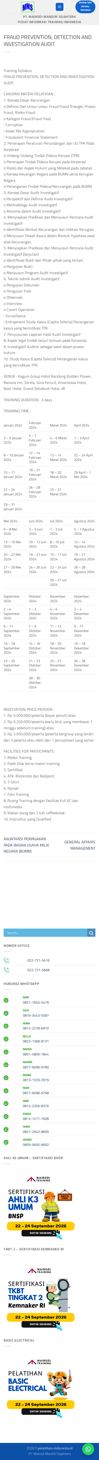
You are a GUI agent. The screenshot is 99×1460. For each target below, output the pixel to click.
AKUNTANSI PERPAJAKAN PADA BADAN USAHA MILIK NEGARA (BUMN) (26, 845)
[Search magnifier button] (91, 933)
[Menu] (59, 7)
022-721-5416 (38, 960)
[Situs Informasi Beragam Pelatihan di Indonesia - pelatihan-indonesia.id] (28, 7)
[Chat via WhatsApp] (88, 1449)
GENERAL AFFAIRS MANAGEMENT (79, 845)
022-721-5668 (38, 970)
